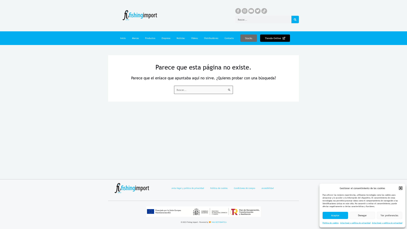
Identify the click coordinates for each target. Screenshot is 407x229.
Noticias (181, 38)
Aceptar (335, 215)
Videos (194, 38)
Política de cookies (331, 223)
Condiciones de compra (244, 188)
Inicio (123, 38)
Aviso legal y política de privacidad (355, 223)
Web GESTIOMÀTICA (218, 222)
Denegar (362, 215)
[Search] (295, 19)
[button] (400, 188)
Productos (150, 38)
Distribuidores (211, 38)
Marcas (135, 38)
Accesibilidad (268, 188)
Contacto (229, 38)
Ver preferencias (389, 215)
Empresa (166, 38)
